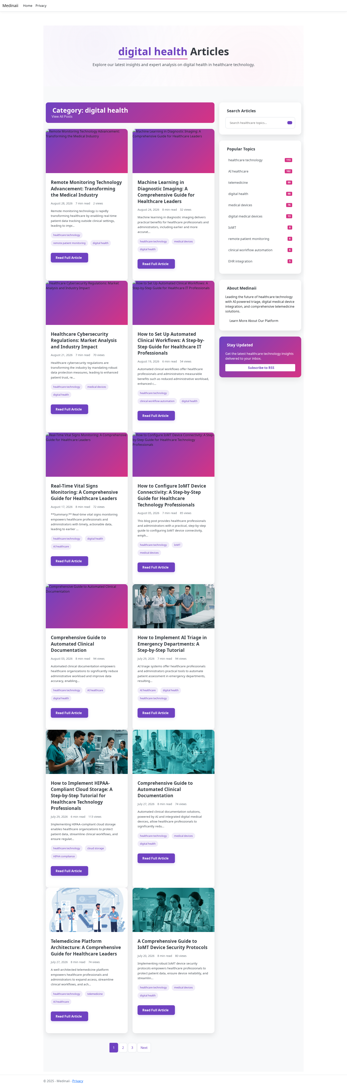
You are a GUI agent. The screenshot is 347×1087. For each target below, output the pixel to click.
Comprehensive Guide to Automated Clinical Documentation (78, 643)
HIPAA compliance (64, 856)
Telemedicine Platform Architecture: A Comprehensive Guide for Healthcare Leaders (86, 947)
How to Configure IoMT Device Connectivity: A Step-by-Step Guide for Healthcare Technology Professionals (172, 495)
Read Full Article (69, 257)
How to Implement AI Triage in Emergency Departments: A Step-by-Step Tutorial (172, 643)
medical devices (183, 241)
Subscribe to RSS (261, 367)
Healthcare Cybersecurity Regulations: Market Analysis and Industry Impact (84, 340)
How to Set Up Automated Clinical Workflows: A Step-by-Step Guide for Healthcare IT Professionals (171, 343)
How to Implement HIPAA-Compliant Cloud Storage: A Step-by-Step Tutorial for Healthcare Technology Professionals (81, 795)
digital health (100, 243)
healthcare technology (66, 235)
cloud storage (95, 848)
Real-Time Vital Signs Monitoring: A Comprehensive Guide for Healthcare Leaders (84, 492)
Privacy (41, 5)
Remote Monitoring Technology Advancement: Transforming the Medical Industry (86, 188)
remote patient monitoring (69, 243)
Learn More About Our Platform (254, 320)
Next (144, 1047)
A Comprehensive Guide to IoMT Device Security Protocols (172, 944)
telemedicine (95, 994)
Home (27, 5)
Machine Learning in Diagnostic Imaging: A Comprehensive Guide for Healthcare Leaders (166, 191)
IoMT (177, 545)
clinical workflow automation (157, 401)
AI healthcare (61, 546)
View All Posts (62, 116)
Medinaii (10, 5)
